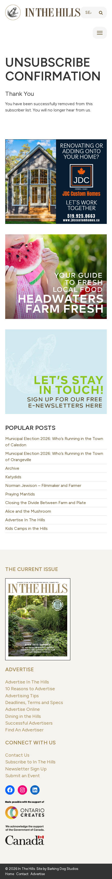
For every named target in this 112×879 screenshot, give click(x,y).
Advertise (19, 669)
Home (9, 874)
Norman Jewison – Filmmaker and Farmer (43, 485)
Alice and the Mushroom (28, 511)
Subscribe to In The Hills (30, 761)
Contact (22, 874)
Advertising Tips (22, 695)
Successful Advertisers (29, 723)
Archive (12, 468)
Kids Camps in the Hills (26, 528)
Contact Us (17, 755)
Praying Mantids (20, 494)
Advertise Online (22, 709)
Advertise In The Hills (25, 519)
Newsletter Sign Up (26, 768)
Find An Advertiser (24, 729)
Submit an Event (22, 775)
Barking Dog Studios (62, 869)
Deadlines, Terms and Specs (34, 702)
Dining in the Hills (23, 716)
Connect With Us (30, 742)
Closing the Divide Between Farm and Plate (45, 502)
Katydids (13, 476)
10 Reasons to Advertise (30, 688)
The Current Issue (31, 569)
